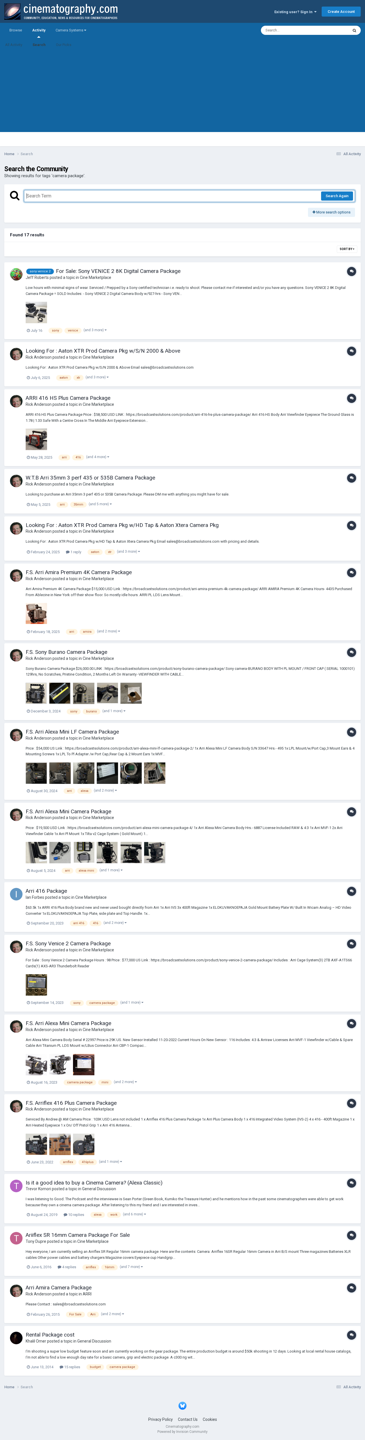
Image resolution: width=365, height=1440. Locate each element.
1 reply (75, 552)
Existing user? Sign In (294, 12)
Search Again (337, 196)
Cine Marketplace (95, 277)
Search (39, 45)
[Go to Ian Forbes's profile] (16, 894)
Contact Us (188, 1419)
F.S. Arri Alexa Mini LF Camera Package (72, 731)
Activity (38, 30)
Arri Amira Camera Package (59, 1287)
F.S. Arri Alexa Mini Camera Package (68, 811)
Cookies (210, 1419)
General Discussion (99, 1189)
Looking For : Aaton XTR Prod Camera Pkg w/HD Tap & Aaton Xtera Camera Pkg (122, 525)
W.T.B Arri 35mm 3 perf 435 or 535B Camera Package (90, 477)
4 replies (68, 1267)
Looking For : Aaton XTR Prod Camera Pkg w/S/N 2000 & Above (103, 350)
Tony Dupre (36, 1241)
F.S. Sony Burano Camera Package (66, 652)
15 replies (71, 1367)
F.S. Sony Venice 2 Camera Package (68, 943)
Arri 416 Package (46, 891)
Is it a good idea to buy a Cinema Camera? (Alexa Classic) (94, 1182)
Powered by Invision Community (182, 1432)
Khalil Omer (36, 1341)
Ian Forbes (35, 897)
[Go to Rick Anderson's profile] (16, 354)
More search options (332, 212)
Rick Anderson (39, 357)
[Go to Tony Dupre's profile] (16, 1238)
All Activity (13, 45)
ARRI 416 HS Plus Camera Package (68, 398)
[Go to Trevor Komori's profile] (16, 1186)
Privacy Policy (160, 1419)
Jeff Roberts (37, 277)
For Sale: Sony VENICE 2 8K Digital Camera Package (118, 271)
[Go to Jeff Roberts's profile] (16, 274)
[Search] (354, 30)
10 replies (75, 1215)
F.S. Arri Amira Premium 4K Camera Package (79, 572)
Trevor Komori (38, 1189)
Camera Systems (70, 30)
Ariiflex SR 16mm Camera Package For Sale (78, 1235)
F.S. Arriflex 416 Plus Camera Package (71, 1103)
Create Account (341, 11)
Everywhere (331, 30)
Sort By (346, 249)
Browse (15, 30)
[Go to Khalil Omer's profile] (16, 1338)
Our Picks (63, 45)
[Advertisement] (182, 92)
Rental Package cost (50, 1334)
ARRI (87, 1294)
